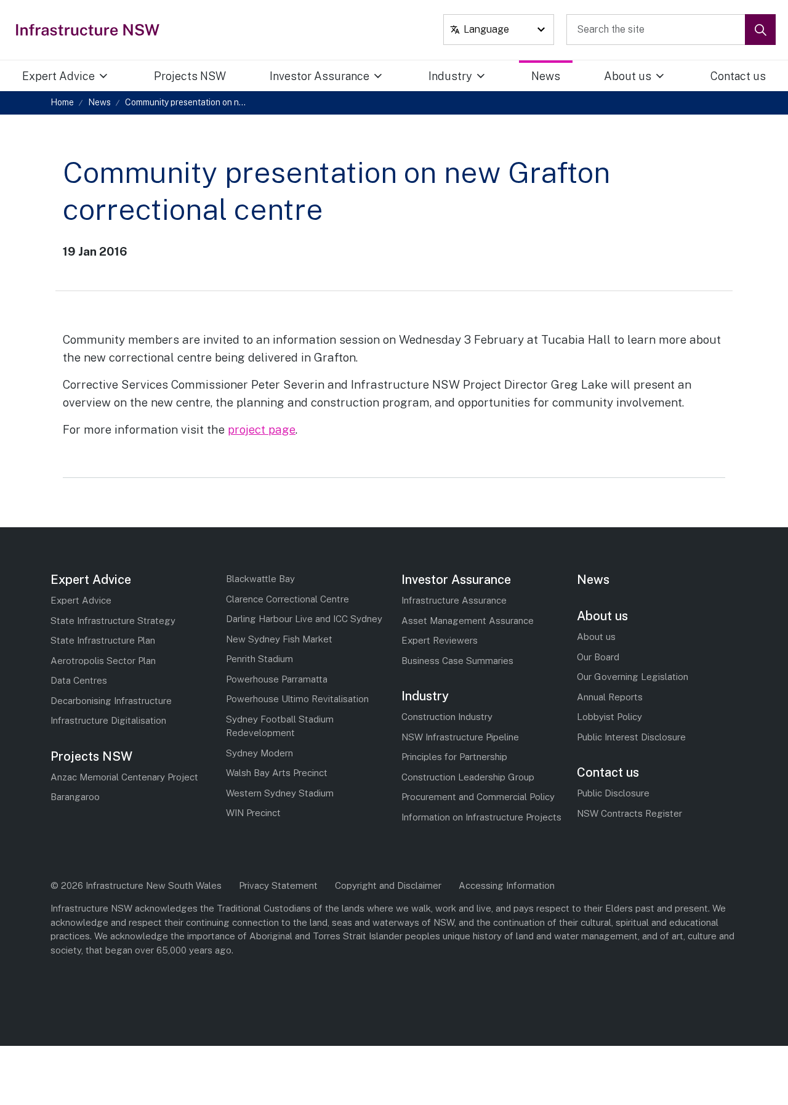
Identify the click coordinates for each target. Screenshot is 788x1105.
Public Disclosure (613, 793)
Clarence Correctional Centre (287, 599)
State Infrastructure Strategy (112, 620)
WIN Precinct (253, 813)
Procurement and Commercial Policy (478, 796)
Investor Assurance (319, 76)
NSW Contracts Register (629, 813)
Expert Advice (58, 76)
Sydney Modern (259, 753)
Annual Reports (610, 697)
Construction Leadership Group (467, 777)
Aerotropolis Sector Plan (103, 660)
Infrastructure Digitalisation (108, 720)
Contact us (738, 76)
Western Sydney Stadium (280, 793)
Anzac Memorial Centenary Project (124, 777)
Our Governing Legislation (632, 676)
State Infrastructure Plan (102, 640)
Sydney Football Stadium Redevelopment (280, 726)
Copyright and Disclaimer (388, 885)
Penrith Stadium (259, 659)
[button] (760, 29)
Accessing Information (507, 885)
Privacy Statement (278, 885)
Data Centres (78, 680)
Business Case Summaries (457, 660)
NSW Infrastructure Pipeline (460, 737)
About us (627, 76)
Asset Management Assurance (467, 620)
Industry (450, 76)
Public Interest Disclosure (631, 737)
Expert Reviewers (439, 640)
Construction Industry (446, 716)
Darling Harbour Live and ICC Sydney (304, 618)
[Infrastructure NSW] (88, 29)
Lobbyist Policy (609, 716)
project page (262, 429)
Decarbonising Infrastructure (111, 700)
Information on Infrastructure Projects (481, 817)
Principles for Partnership (454, 756)
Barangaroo (75, 796)
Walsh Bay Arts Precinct (277, 772)
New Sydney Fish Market (279, 639)
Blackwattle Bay (260, 578)
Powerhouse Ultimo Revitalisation (297, 699)
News (545, 76)
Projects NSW (190, 76)
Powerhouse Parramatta (277, 679)
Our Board (598, 657)
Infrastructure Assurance (454, 600)
